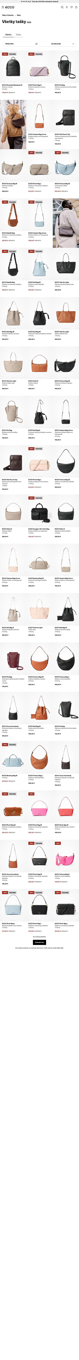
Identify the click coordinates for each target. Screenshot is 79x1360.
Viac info (60, 948)
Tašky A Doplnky (8, 15)
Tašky (19, 15)
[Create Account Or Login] (66, 7)
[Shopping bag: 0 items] (76, 7)
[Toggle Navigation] (3, 7)
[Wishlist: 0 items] (71, 7)
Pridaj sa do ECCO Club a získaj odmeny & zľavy (41, 1)
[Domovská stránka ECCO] (9, 7)
